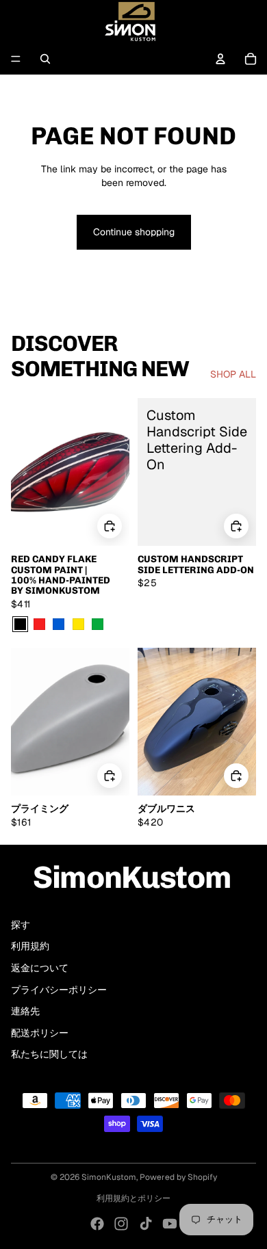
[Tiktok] (146, 1223)
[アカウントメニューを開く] (220, 59)
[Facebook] (97, 1223)
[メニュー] (15, 59)
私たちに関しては (49, 1054)
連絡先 (25, 1011)
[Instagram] (121, 1223)
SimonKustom (108, 1177)
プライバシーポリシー (59, 990)
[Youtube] (170, 1223)
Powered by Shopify (178, 1177)
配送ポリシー (39, 1033)
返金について (39, 968)
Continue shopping (134, 232)
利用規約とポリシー (133, 1198)
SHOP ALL (233, 374)
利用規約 (30, 946)
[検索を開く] (45, 59)
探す (20, 925)
